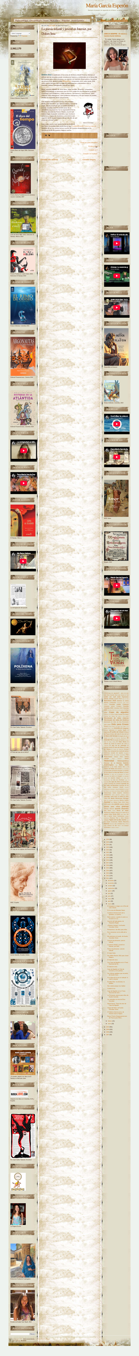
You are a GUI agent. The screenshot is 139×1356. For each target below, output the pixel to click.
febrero (110, 1021)
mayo (110, 898)
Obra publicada (36, 20)
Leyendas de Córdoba (114, 783)
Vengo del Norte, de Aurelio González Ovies (115, 1008)
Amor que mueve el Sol (122, 695)
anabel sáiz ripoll (110, 697)
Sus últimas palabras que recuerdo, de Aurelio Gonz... (117, 974)
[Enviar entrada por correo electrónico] (96, 147)
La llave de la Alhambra (116, 774)
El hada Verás (111, 953)
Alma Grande (110, 695)
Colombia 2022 (118, 708)
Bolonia (106, 702)
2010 (107, 1027)
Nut (112, 802)
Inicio (70, 160)
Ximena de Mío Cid (113, 825)
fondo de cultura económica (117, 754)
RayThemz (23, 1340)
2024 (107, 844)
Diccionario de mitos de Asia (112, 722)
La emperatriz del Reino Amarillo (113, 770)
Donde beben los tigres (114, 726)
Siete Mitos (123, 814)
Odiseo (116, 802)
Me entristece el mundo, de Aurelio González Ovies (117, 937)
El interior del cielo (121, 743)
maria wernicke (116, 794)
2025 (107, 842)
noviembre (111, 883)
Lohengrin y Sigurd (114, 789)
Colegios (118, 706)
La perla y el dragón (116, 776)
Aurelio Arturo (118, 698)
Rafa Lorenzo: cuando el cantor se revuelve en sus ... (117, 917)
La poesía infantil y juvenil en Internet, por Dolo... (116, 945)
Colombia (126, 706)
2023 (107, 847)
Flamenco (107, 754)
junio (109, 896)
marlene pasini (125, 794)
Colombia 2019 (108, 708)
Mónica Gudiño (124, 800)
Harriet (127, 758)
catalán (119, 704)
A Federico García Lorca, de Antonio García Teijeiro (115, 1012)
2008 (107, 1032)
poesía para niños (112, 806)
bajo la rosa (126, 698)
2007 (107, 1034)
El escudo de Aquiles (118, 740)
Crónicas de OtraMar (109, 714)
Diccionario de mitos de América (116, 720)
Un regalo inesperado (110, 821)
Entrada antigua (89, 160)
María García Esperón (107, 5)
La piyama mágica (114, 778)
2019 (107, 857)
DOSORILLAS (118, 728)
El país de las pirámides (117, 745)
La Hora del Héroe (117, 772)
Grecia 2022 (118, 756)
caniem (105, 704)
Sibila (110, 814)
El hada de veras (112, 966)
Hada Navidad (117, 758)
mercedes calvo (109, 796)
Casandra (112, 704)
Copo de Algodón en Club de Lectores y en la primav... (115, 970)
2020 (107, 855)
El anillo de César (116, 732)
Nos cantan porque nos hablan (116, 986)
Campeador (112, 702)
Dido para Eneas (120, 724)
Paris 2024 (121, 802)
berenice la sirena (123, 700)
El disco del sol (124, 734)
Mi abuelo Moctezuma (115, 798)
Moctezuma (116, 800)
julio (109, 893)
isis (116, 765)
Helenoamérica (123, 761)
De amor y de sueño (122, 716)
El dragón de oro (122, 736)
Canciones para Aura (123, 702)
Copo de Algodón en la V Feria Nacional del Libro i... (116, 991)
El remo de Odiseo (118, 747)
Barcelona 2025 (110, 700)
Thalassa (112, 818)
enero (110, 1023)
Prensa (45, 20)
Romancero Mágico (109, 812)
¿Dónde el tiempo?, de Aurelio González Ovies (116, 926)
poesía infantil (124, 804)
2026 (107, 839)
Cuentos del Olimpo (109, 716)
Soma (114, 816)
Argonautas (125, 697)
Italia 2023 (124, 765)
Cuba (116, 714)
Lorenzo (121, 789)
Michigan (126, 798)
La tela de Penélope (117, 780)
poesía (116, 804)
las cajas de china (114, 781)
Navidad (107, 802)
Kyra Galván (118, 768)
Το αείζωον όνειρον (114, 827)
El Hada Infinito (111, 741)
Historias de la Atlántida (113, 763)
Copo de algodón (111, 693)
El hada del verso (112, 960)
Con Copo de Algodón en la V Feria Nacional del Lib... (117, 963)
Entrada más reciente (49, 160)
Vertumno (112, 823)
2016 (107, 865)
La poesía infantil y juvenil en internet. (84, 126)
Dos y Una (110, 728)
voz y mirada (118, 823)
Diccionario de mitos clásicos (116, 718)
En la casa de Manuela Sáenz (116, 910)
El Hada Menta (121, 742)
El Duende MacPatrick (120, 738)
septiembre (111, 888)
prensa (125, 806)
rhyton (113, 810)
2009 (107, 1029)
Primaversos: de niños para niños (117, 929)
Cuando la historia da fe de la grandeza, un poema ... (116, 913)
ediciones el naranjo (115, 730)
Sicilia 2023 (116, 814)
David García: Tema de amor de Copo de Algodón (116, 1004)
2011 (107, 878)
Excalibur (126, 753)
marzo (110, 904)
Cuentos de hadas (123, 714)
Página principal (21, 20)
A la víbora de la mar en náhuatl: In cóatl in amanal (117, 978)
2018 (107, 860)
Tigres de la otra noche (117, 820)
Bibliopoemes (66, 81)
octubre (110, 885)
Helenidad (66, 20)
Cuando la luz (111, 988)
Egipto (124, 730)
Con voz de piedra (119, 710)
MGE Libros (55, 20)
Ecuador (106, 730)
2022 (107, 850)
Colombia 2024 (111, 710)
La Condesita (125, 768)
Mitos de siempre (108, 800)
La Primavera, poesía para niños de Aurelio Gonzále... (117, 996)
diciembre (111, 880)
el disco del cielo (115, 734)
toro (128, 820)
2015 (107, 868)
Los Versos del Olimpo (114, 791)
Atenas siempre (109, 698)
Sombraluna (120, 816)
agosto (110, 891)
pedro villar (110, 804)
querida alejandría (122, 808)
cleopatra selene (109, 706)
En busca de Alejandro (117, 749)
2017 (107, 863)
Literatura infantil (118, 787)
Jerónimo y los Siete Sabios (113, 766)
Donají (106, 726)
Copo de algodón (119, 712)
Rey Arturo (107, 810)
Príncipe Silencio (109, 808)
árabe (118, 697)
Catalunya (126, 704)
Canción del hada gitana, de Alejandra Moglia (115, 922)
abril (109, 901)
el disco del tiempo (111, 736)
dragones (126, 728)
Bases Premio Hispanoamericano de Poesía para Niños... (117, 1017)
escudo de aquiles (117, 753)
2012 (107, 875)
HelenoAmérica (78, 20)
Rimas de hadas (123, 810)
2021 (107, 852)
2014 (107, 870)
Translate (24, 36)
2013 (107, 873)
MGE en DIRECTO (119, 796)
